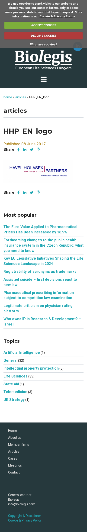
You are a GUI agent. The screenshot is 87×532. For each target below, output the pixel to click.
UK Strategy (14, 399)
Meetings (15, 465)
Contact (14, 472)
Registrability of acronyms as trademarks (40, 271)
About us (14, 437)
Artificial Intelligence (21, 352)
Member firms (18, 444)
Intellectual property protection (31, 368)
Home (12, 430)
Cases (12, 458)
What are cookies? (43, 44)
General (10, 360)
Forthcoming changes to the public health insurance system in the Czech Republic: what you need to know (43, 245)
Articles (13, 451)
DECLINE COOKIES (43, 35)
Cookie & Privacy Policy (57, 16)
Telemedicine (15, 392)
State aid (11, 384)
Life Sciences (15, 376)
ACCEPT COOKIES (43, 25)
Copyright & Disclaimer (24, 516)
